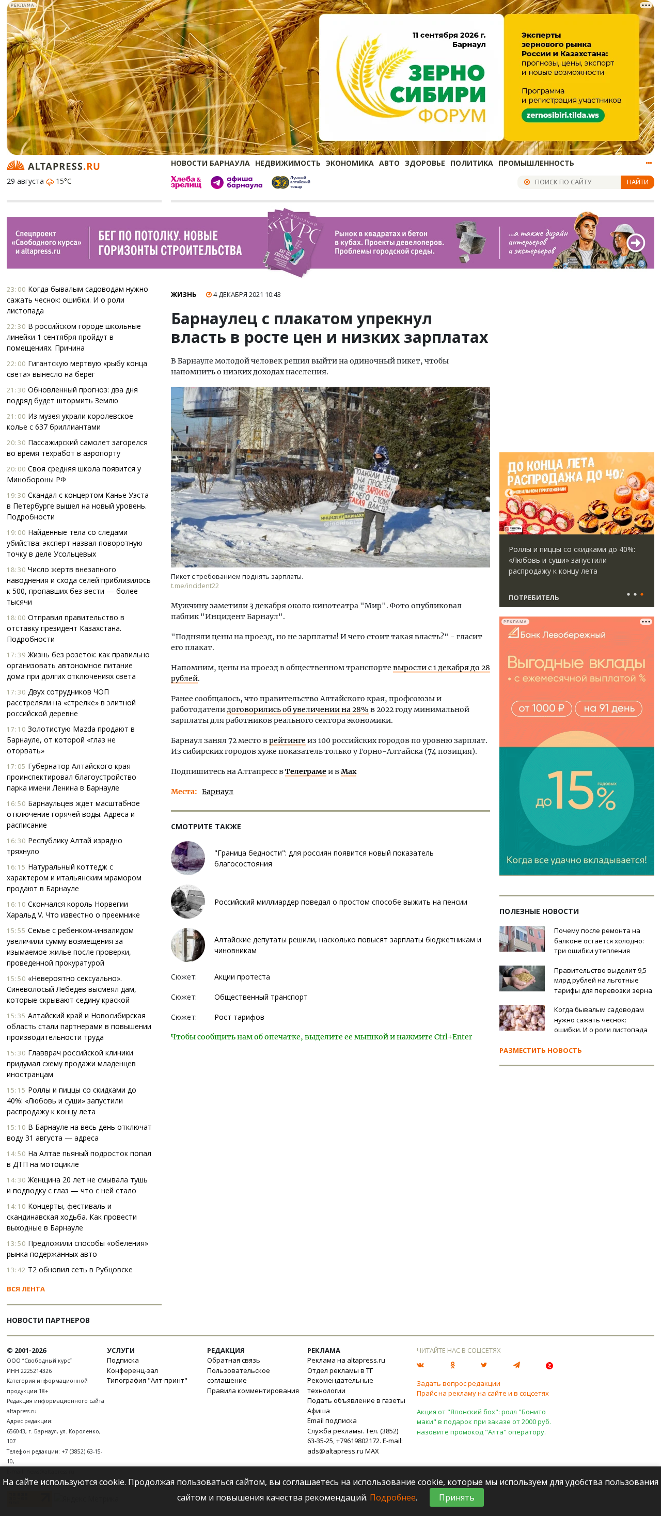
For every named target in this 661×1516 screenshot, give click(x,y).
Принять (457, 1497)
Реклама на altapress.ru (346, 1360)
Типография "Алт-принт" (147, 1380)
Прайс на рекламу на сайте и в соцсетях (483, 1393)
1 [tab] (628, 594)
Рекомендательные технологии (340, 1385)
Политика (471, 163)
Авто (389, 163)
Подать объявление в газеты (356, 1400)
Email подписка (332, 1420)
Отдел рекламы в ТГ (340, 1370)
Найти (638, 181)
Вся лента (26, 1288)
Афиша (318, 1410)
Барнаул (217, 791)
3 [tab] (641, 594)
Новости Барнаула (210, 163)
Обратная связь (233, 1360)
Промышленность (536, 163)
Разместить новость (540, 1050)
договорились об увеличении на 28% (298, 709)
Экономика (350, 163)
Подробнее (393, 1497)
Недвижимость (288, 163)
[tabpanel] (576, 534)
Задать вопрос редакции (458, 1383)
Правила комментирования (253, 1390)
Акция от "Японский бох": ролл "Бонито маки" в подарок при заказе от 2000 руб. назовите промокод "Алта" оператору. (484, 1421)
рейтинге (287, 740)
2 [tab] (635, 594)
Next (644, 493)
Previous (509, 493)
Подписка (123, 1360)
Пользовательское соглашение (238, 1375)
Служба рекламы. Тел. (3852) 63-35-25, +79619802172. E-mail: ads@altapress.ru (355, 1441)
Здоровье (425, 163)
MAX (372, 1451)
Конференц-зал (132, 1370)
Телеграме (305, 771)
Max (348, 771)
